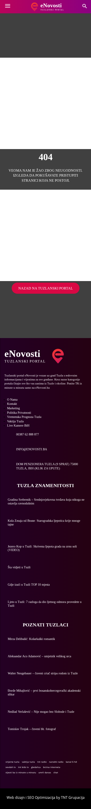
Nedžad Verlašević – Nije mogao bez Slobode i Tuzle (41, 711)
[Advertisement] (45, 103)
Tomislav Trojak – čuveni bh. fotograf (32, 729)
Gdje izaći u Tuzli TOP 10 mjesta (29, 584)
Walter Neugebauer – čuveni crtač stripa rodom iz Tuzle (43, 673)
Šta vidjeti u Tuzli (19, 567)
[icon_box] (21, 436)
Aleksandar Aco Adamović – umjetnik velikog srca (39, 656)
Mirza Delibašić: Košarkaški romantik (31, 639)
